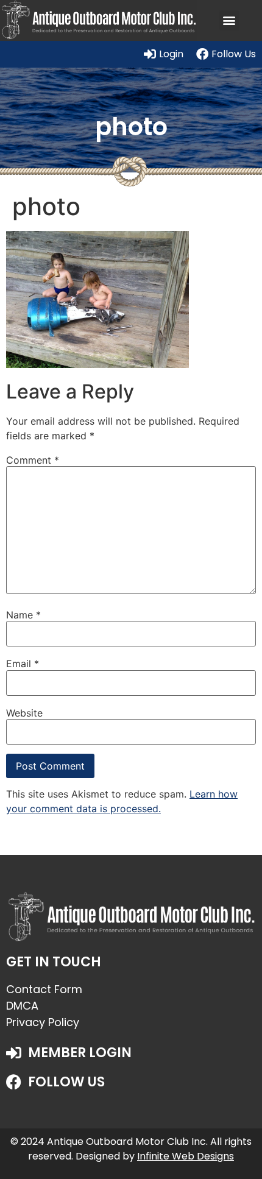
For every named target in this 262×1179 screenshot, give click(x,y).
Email (22, 663)
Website (24, 713)
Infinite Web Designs (185, 1156)
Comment (32, 460)
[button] (229, 20)
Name (23, 615)
